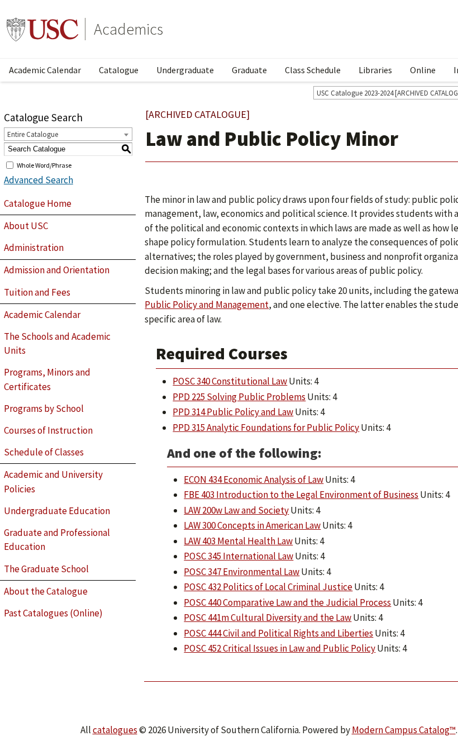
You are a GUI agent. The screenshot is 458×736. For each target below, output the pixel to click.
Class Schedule (313, 69)
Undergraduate (185, 69)
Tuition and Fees (37, 292)
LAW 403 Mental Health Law (238, 541)
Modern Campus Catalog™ (404, 730)
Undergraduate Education (57, 511)
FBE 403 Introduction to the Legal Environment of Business (301, 494)
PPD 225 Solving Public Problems (239, 397)
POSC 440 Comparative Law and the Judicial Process (287, 602)
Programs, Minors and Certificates (47, 379)
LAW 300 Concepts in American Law (252, 525)
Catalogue (119, 69)
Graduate (249, 69)
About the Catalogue (46, 591)
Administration (34, 247)
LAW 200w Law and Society (236, 510)
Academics (128, 29)
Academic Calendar (45, 69)
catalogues (115, 730)
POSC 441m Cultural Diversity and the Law (267, 617)
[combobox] (68, 134)
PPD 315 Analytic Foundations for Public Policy (266, 427)
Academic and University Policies (53, 481)
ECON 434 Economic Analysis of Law (253, 479)
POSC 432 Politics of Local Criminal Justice (268, 587)
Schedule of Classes (44, 452)
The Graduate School (46, 569)
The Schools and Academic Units (57, 343)
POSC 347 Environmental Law (241, 572)
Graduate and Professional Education (57, 539)
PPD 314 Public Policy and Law (233, 412)
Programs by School (44, 408)
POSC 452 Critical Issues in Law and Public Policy (279, 648)
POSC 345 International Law (238, 556)
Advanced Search (38, 180)
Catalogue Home (37, 203)
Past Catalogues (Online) (53, 613)
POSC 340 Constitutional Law (230, 381)
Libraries (375, 69)
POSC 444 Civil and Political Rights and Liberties (278, 633)
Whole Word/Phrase (44, 164)
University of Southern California (42, 29)
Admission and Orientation (56, 270)
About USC (26, 226)
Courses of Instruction (48, 430)
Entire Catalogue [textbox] (32, 134)
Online (423, 69)
